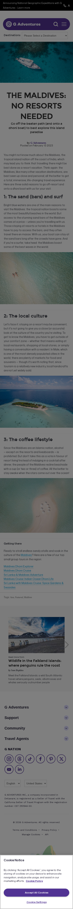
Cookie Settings (37, 902)
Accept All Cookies (36, 892)
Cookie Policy (34, 881)
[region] (36, 882)
